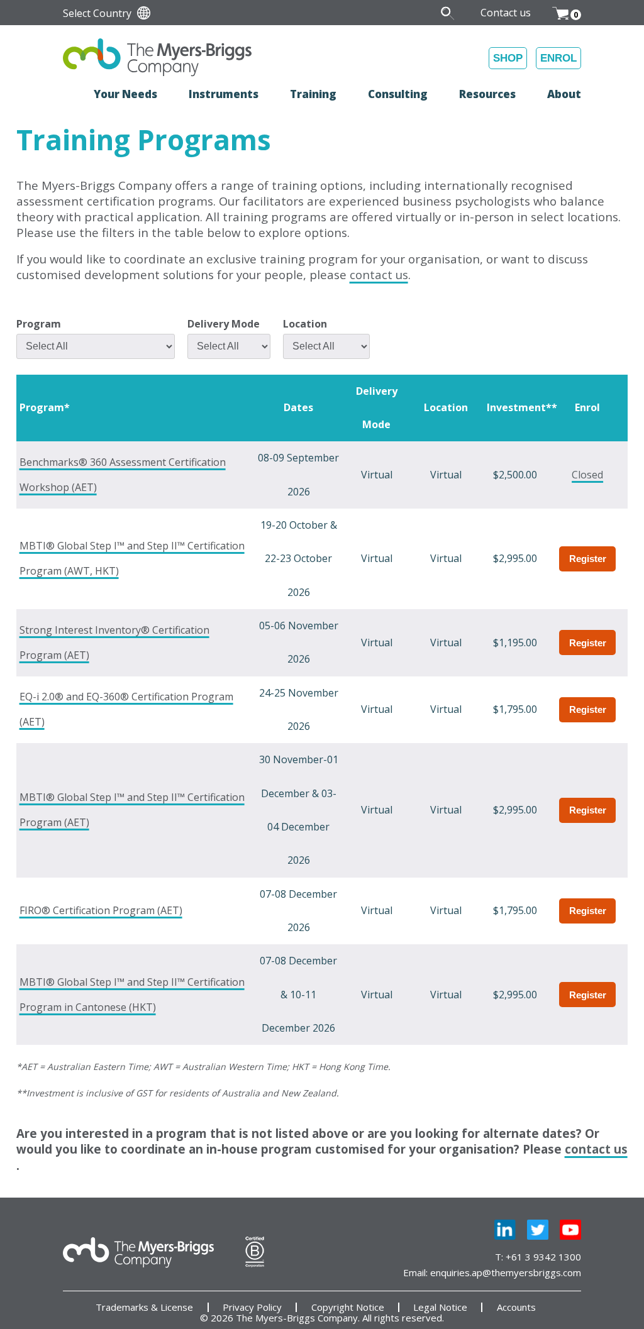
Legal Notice (440, 1307)
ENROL (558, 58)
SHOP (508, 58)
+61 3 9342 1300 (543, 1256)
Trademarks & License (144, 1307)
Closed (587, 475)
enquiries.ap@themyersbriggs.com (505, 1272)
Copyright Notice (347, 1307)
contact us (379, 274)
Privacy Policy (252, 1307)
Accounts (516, 1307)
